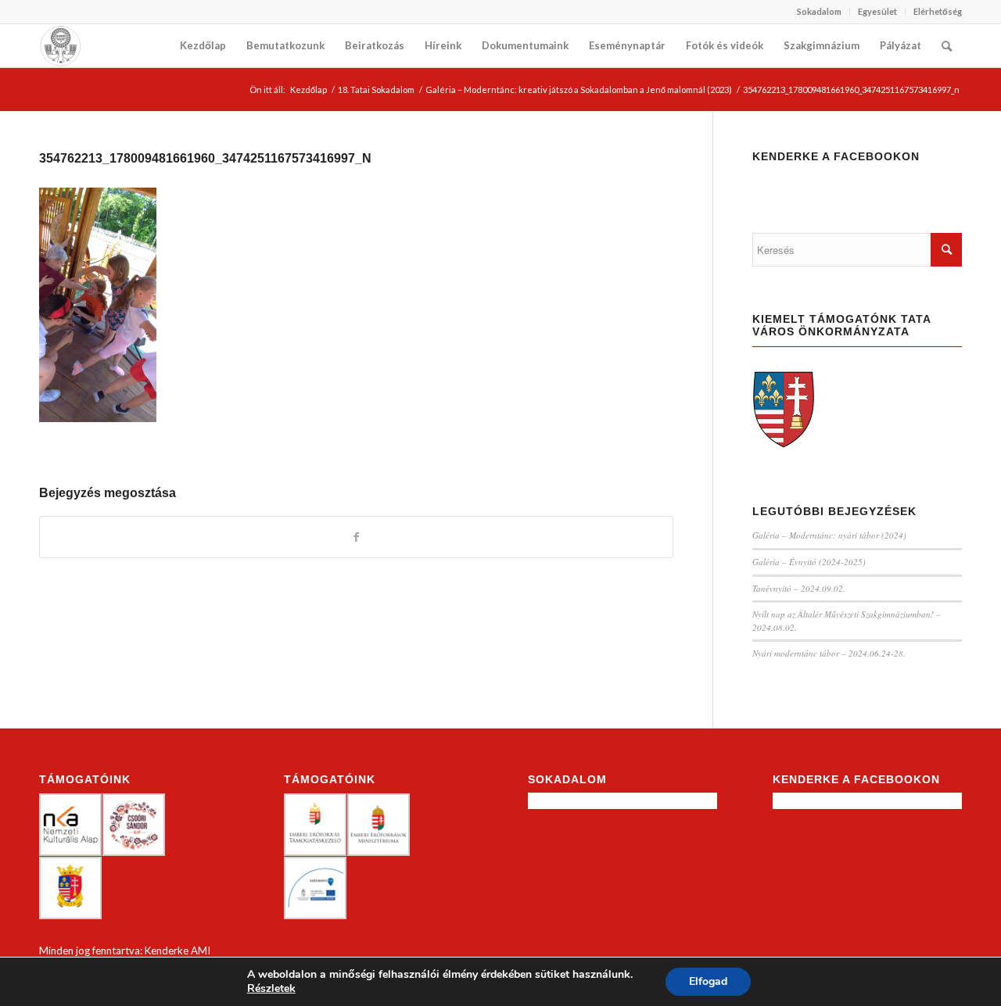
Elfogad (708, 981)
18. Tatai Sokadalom (376, 89)
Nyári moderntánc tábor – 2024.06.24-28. (829, 653)
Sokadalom (819, 11)
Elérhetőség (937, 11)
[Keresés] (946, 45)
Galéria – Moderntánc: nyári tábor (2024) (829, 535)
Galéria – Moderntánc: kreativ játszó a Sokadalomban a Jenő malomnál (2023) (578, 89)
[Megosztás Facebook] (356, 537)
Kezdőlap (308, 89)
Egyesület (877, 11)
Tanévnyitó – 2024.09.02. (798, 588)
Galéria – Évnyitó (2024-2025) (809, 561)
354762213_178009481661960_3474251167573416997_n (205, 158)
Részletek (271, 989)
